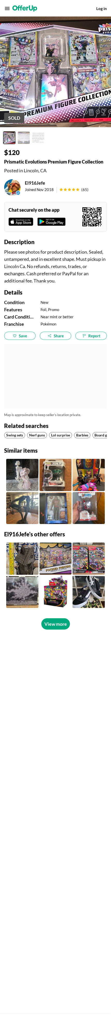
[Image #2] (24, 137)
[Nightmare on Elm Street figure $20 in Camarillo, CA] (55, 508)
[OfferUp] (24, 8)
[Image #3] (38, 137)
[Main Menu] (7, 8)
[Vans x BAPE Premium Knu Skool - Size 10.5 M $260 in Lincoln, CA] (89, 592)
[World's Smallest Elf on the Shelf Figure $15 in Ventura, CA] (89, 508)
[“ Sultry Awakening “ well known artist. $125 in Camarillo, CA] (22, 508)
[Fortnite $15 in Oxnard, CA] (89, 475)
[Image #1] (9, 137)
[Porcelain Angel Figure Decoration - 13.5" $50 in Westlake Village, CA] (22, 475)
